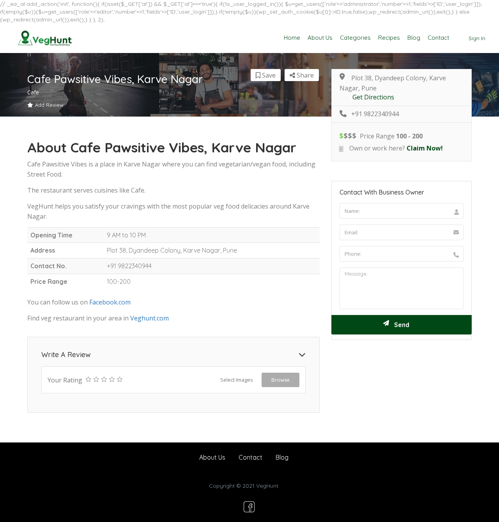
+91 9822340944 (375, 114)
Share (304, 75)
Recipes (389, 37)
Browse (280, 380)
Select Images (236, 379)
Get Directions (373, 97)
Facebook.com (110, 302)
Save (268, 75)
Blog (413, 37)
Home (292, 37)
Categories (355, 37)
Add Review (49, 105)
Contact (438, 37)
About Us (320, 37)
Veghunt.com (149, 318)
